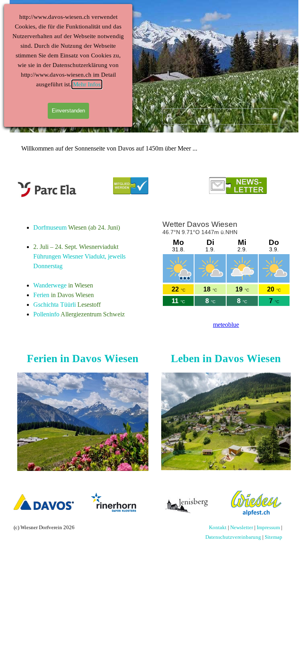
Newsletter (241, 527)
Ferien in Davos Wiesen (82, 359)
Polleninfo (46, 314)
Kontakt (218, 527)
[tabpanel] (82, 271)
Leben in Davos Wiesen (226, 359)
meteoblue (226, 324)
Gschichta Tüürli (54, 304)
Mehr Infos (87, 84)
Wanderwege (50, 285)
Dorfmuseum (50, 227)
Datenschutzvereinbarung (233, 537)
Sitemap (273, 537)
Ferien (41, 294)
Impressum (268, 527)
